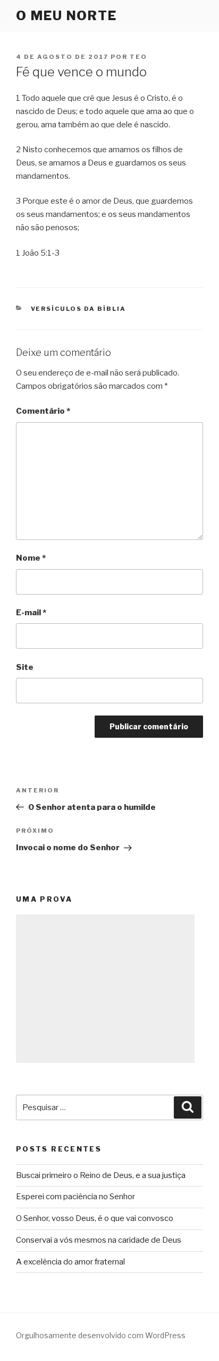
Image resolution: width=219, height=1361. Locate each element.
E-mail (31, 612)
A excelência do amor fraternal (70, 1262)
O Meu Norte (66, 15)
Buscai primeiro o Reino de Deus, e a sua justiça (101, 1175)
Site (24, 667)
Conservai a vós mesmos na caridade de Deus (98, 1240)
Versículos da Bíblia (79, 308)
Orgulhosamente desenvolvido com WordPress (101, 1335)
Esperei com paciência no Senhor (75, 1196)
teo (138, 56)
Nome (31, 558)
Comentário (43, 411)
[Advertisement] (105, 988)
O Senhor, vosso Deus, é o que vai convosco (94, 1218)
